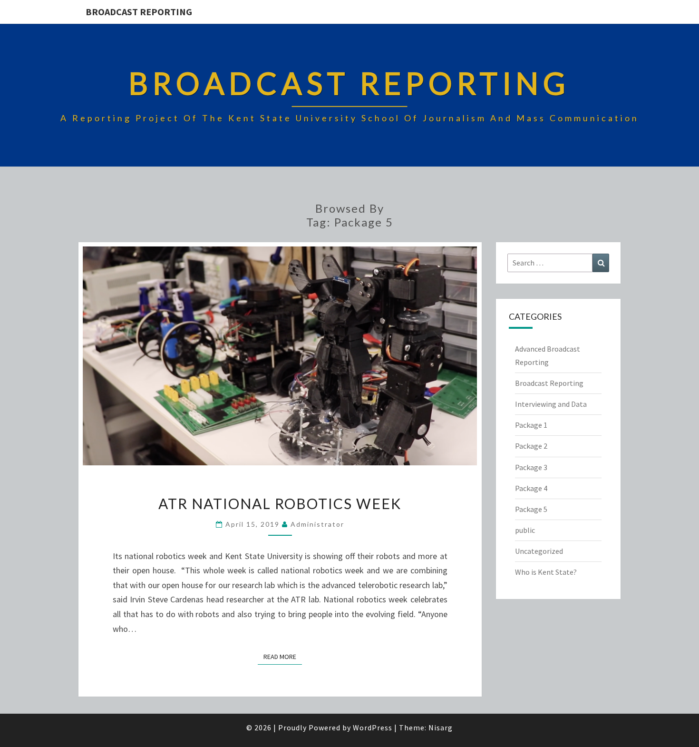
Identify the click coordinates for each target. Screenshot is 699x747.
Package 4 (531, 488)
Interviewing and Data (551, 404)
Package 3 (531, 467)
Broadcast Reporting (139, 12)
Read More (282, 656)
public (525, 530)
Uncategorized (539, 551)
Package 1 (531, 425)
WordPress (372, 727)
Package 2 (531, 446)
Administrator (317, 524)
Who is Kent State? (546, 572)
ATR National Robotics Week (279, 503)
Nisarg (440, 727)
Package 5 (531, 509)
